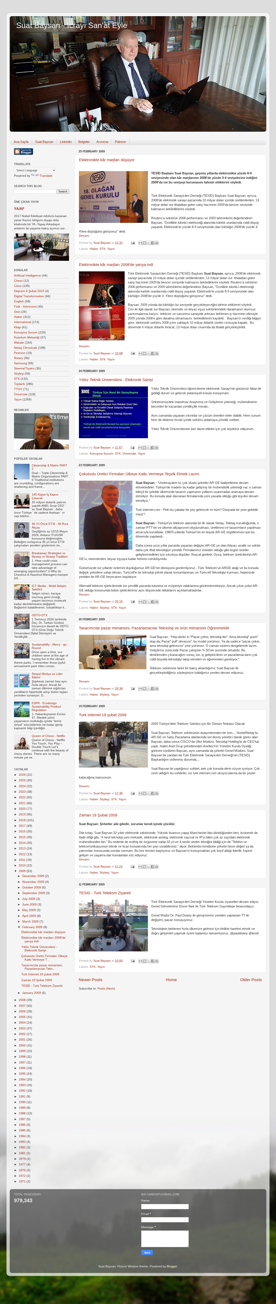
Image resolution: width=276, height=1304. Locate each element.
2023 (23, 791)
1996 (23, 1068)
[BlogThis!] (144, 243)
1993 (23, 1085)
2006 (23, 1011)
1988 (23, 1113)
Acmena (102, 142)
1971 (23, 1181)
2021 (23, 803)
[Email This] (140, 243)
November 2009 (33, 881)
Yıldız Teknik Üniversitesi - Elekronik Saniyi (116, 380)
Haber (94, 248)
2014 (23, 842)
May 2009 (29, 910)
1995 (23, 1073)
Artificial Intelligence (27, 275)
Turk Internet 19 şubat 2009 (102, 715)
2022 (23, 797)
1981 (23, 1153)
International (22, 322)
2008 (23, 1000)
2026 (23, 774)
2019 (23, 814)
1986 (23, 1124)
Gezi (17, 311)
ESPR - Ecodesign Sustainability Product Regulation (46, 707)
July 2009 (29, 899)
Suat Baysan (44, 142)
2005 (23, 1017)
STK (102, 248)
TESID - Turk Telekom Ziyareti (105, 893)
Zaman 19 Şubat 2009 (98, 815)
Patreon (120, 142)
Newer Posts (90, 979)
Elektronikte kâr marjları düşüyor (107, 160)
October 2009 (32, 887)
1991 (23, 1096)
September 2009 (34, 893)
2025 (23, 780)
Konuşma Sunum (101, 453)
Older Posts (251, 979)
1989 (23, 1107)
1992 (23, 1090)
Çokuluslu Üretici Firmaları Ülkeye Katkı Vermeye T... (44, 957)
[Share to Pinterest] (157, 243)
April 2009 (29, 916)
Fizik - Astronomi (25, 306)
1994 (23, 1079)
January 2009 (32, 992)
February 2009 (32, 927)
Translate (46, 175)
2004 (23, 1022)
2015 (23, 837)
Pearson (19, 353)
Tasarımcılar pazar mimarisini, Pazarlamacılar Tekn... (42, 967)
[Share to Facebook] (153, 243)
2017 (23, 825)
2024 (23, 786)
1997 (23, 1062)
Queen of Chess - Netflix (48, 736)
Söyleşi (104, 607)
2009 (23, 871)
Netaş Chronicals (25, 347)
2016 (23, 831)
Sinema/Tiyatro (24, 368)
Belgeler (84, 142)
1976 (23, 1170)
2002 (23, 1034)
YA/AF (19, 209)
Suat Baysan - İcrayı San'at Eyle (71, 25)
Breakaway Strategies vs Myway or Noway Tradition (50, 555)
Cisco (18, 286)
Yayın (111, 248)
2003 (23, 1028)
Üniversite (129, 453)
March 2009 (30, 921)
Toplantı (19, 384)
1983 (23, 1141)
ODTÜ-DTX (39, 615)
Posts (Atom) (106, 988)
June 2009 (30, 904)
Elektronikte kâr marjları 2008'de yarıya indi (116, 265)
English (19, 301)
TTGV (18, 389)
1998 (23, 1056)
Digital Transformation (29, 296)
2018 (23, 820)
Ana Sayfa (21, 142)
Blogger (172, 1266)
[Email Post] (132, 242)
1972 (23, 1175)
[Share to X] (148, 243)
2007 (23, 1005)
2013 (23, 848)
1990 (23, 1102)
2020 (23, 808)
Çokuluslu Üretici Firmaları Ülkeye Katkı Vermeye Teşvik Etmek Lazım (139, 474)
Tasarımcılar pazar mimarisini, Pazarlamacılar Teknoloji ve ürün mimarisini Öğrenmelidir (154, 628)
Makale (19, 342)
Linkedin (66, 142)
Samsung (20, 363)
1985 (23, 1130)
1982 (23, 1147)
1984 (23, 1136)
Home (171, 979)
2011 (22, 860)
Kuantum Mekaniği (26, 337)
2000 (23, 1045)
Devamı (84, 235)
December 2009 (33, 876)
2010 (23, 865)
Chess (18, 280)
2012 (23, 854)
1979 (23, 1158)
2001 (23, 1039)
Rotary (18, 358)
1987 (23, 1119)
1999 (23, 1051)
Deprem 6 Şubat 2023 (29, 291)
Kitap (17, 327)
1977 (23, 1164)
